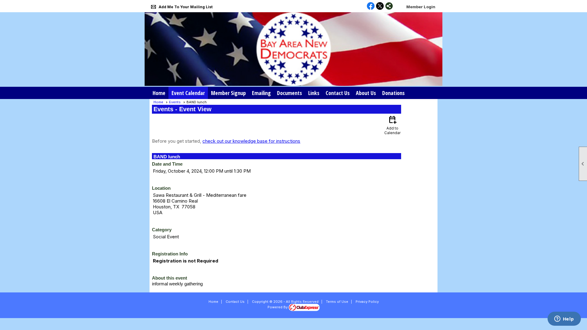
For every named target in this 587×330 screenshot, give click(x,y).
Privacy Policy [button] (367, 301)
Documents (289, 93)
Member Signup (228, 93)
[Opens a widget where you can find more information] (564, 319)
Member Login (420, 6)
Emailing (261, 93)
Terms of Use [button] (337, 301)
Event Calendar (188, 93)
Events (175, 102)
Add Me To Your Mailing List (185, 7)
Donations (393, 93)
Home (159, 93)
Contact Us (338, 93)
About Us (366, 93)
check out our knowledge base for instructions (251, 141)
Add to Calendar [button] (392, 125)
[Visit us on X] (380, 6)
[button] (314, 93)
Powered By (278, 307)
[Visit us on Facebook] (371, 6)
